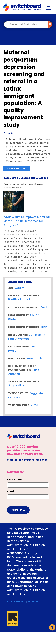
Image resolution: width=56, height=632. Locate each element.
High (44, 327)
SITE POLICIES (16, 601)
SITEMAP (33, 601)
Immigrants (35, 358)
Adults (19, 288)
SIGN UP (17, 510)
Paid (44, 307)
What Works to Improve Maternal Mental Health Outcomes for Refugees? (26, 221)
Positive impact (19, 299)
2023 (34, 405)
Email (12, 491)
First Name (15, 479)
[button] (48, 7)
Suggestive (16, 385)
